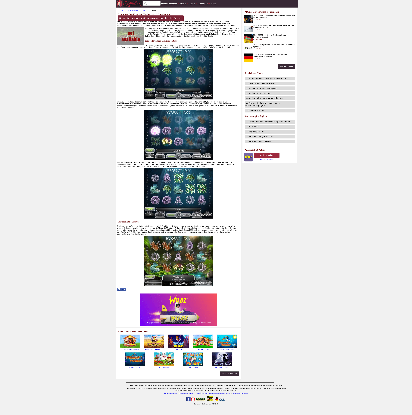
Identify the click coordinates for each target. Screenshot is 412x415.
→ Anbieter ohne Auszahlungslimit (261, 88)
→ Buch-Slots (252, 126)
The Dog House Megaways (130, 349)
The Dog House (203, 349)
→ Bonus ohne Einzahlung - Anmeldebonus (266, 78)
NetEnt (145, 10)
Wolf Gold (178, 349)
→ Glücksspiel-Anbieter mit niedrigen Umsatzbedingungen (262, 104)
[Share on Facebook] (121, 290)
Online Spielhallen (169, 4)
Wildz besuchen (266, 155)
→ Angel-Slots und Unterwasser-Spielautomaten (268, 122)
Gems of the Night (222, 367)
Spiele (192, 4)
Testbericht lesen (266, 159)
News (213, 4)
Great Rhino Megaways (154, 349)
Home (121, 10)
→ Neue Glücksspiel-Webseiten (260, 83)
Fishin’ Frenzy (134, 367)
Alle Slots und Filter (229, 374)
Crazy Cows (164, 367)
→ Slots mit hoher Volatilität (258, 141)
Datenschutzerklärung (186, 393)
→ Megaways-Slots (255, 131)
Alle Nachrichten (286, 66)
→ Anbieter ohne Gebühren (258, 93)
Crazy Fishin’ (193, 367)
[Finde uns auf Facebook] (188, 401)
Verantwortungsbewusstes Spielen (219, 393)
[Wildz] (178, 325)
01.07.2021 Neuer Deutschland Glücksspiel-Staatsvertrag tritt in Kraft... (270, 56)
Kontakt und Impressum (240, 393)
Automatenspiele (132, 10)
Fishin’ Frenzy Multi (227, 349)
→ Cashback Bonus (255, 110)
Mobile (183, 4)
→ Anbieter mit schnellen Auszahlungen (264, 98)
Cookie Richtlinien (201, 393)
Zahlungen (203, 4)
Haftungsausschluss (170, 393)
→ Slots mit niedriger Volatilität (260, 136)
